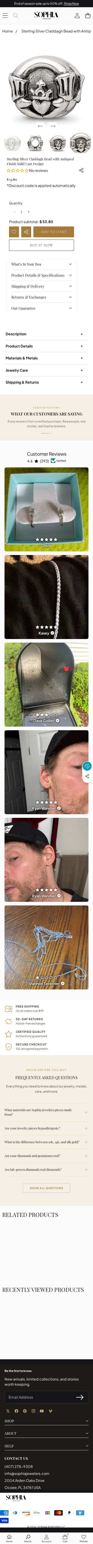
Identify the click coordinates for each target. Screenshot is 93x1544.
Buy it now (41, 245)
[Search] (16, 15)
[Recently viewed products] (87, 766)
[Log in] (77, 15)
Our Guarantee (23, 308)
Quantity (16, 203)
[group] (12, 143)
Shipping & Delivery (27, 286)
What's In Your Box (26, 264)
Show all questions (46, 1188)
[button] (88, 15)
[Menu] (5, 15)
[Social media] (87, 776)
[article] (46, 509)
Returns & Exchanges (28, 297)
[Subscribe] (80, 1397)
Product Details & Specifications (37, 275)
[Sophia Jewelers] (46, 15)
